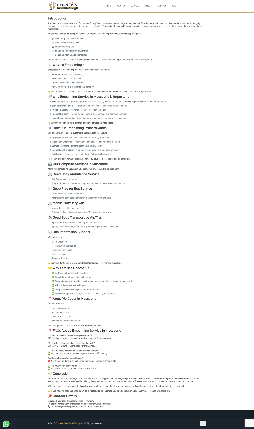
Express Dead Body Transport (69, 423)
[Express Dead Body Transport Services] (63, 6)
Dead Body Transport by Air (73, 217)
